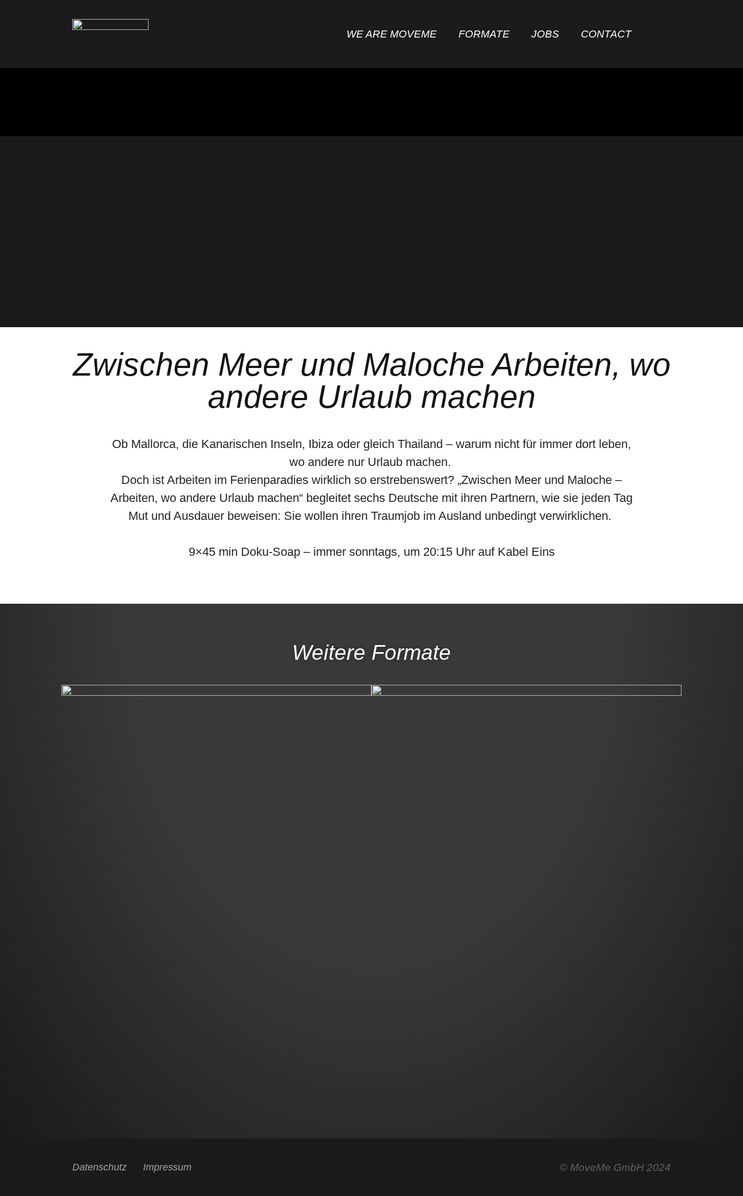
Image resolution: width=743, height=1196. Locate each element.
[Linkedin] (400, 1169)
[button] (661, 35)
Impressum (167, 1167)
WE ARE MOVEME (391, 34)
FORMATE (484, 34)
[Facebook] (344, 1169)
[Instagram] (371, 1169)
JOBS (545, 34)
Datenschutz (99, 1167)
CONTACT (606, 34)
